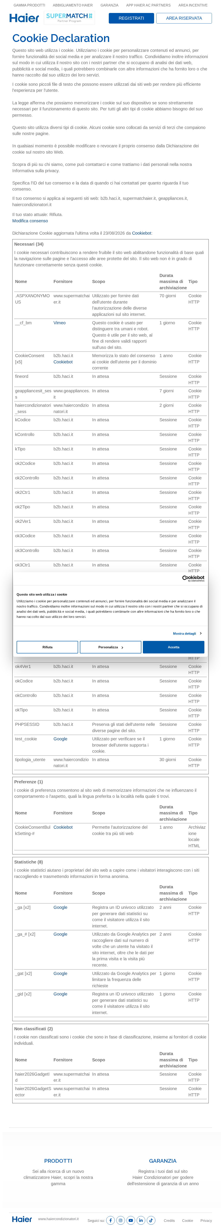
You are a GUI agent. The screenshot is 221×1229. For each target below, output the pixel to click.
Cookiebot (141, 233)
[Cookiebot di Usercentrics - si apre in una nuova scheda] (185, 578)
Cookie (187, 1221)
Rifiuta (47, 647)
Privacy (206, 1221)
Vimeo (60, 322)
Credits (169, 1221)
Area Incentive (193, 5)
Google (60, 738)
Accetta (173, 647)
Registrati (131, 18)
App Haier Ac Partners (148, 5)
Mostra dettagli (184, 633)
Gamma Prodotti (29, 5)
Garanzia (109, 5)
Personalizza (108, 647)
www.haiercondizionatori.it (58, 1219)
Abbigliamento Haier (73, 5)
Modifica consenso (30, 220)
